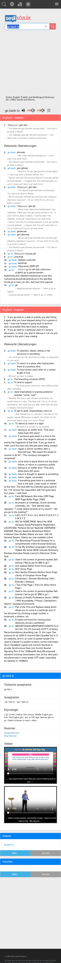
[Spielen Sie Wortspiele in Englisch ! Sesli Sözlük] (20, 5)
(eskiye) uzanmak (27, 259)
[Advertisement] (30, 63)
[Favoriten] (48, 112)
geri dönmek (23, 234)
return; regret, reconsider (30, 477)
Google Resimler (11, 732)
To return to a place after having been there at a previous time (35, 365)
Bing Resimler (10, 735)
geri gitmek (22, 168)
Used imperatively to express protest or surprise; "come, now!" (33, 393)
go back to (9, 844)
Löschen (46, 852)
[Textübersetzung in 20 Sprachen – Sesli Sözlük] (12, 5)
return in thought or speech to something (38, 474)
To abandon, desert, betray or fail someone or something (33, 352)
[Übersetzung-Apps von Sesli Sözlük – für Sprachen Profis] (29, 5)
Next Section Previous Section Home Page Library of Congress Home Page (36, 573)
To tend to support (23, 382)
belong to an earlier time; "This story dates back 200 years (36, 469)
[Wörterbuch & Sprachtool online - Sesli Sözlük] (4, 5)
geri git (32, 206)
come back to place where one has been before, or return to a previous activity (38, 463)
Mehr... (15, 852)
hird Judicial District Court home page (33, 565)
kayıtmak (22, 263)
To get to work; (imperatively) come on (33, 410)
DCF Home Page (23, 568)
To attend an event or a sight (29, 423)
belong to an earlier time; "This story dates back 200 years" (36, 431)
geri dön (23, 125)
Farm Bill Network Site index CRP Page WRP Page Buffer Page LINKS (34, 498)
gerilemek (22, 231)
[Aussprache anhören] (31, 111)
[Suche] (53, 26)
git (16, 285)
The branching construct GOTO (29, 379)
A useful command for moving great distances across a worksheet (33, 621)
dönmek (21, 152)
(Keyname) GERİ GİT (28, 266)
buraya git (31, 253)
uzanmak (18, 256)
